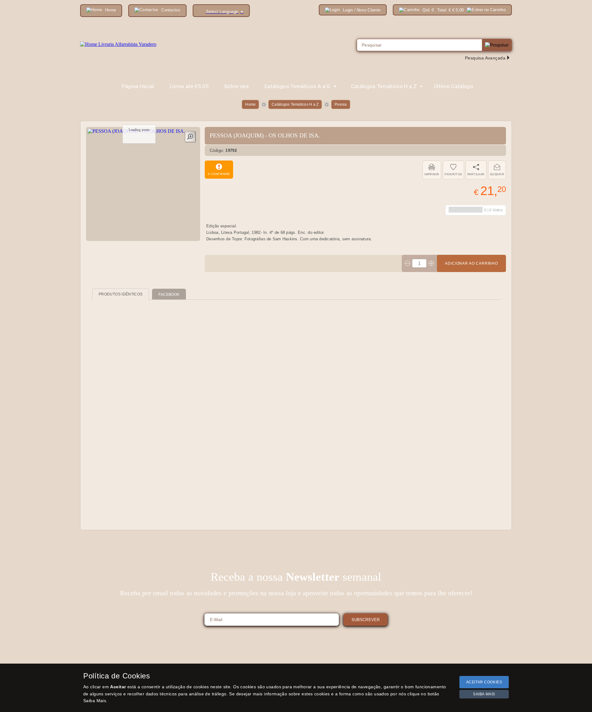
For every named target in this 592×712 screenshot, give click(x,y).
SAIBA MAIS (484, 694)
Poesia (341, 104)
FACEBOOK (168, 294)
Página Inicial (138, 86)
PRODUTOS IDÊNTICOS (120, 294)
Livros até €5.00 (189, 86)
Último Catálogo (453, 86)
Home (250, 104)
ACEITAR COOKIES (484, 682)
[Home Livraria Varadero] (118, 44)
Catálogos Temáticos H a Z (295, 104)
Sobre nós (236, 86)
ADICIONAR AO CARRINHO (471, 263)
